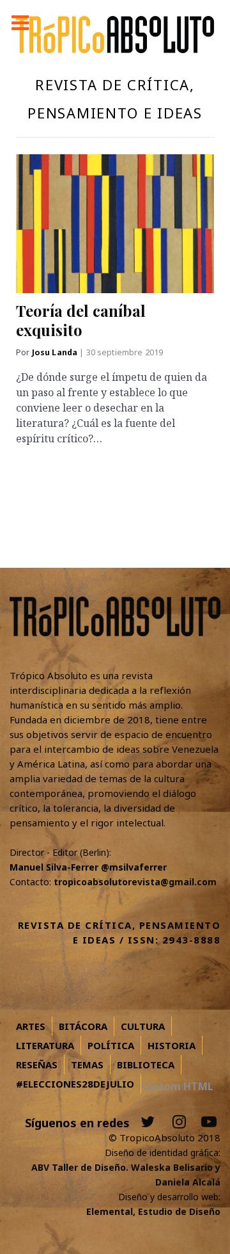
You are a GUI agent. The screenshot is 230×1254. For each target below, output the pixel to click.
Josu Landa (56, 352)
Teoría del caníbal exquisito (81, 320)
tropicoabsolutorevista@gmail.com (135, 882)
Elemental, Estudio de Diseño (153, 1211)
